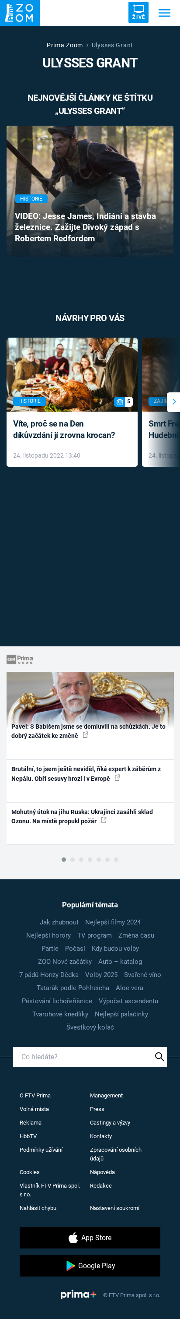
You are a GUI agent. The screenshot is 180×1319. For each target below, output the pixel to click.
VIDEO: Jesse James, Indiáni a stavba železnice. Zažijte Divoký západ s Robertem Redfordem (85, 228)
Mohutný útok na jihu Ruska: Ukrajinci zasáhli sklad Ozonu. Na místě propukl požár (82, 816)
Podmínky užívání (41, 1149)
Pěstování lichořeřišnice (57, 1001)
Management (106, 1095)
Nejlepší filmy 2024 (113, 922)
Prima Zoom (65, 45)
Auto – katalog (120, 962)
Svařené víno (142, 975)
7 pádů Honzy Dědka (49, 975)
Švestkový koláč (90, 1027)
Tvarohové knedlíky (60, 1014)
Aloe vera (129, 988)
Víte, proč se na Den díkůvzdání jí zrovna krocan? (64, 429)
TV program (94, 935)
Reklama (31, 1122)
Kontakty (101, 1136)
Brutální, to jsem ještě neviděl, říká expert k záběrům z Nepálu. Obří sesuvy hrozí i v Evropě (86, 773)
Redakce (101, 1185)
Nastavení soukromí (114, 1208)
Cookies (30, 1172)
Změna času (136, 935)
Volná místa (34, 1109)
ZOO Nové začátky (65, 962)
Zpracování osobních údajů (116, 1154)
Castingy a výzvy (110, 1122)
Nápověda (102, 1172)
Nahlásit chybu (38, 1208)
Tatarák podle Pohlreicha (73, 988)
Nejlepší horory (48, 935)
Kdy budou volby (115, 948)
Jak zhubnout (59, 922)
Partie (50, 948)
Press (97, 1109)
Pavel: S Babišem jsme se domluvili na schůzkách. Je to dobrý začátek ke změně (88, 731)
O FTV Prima (35, 1095)
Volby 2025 (101, 975)
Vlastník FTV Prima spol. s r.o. (50, 1190)
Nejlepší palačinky (121, 1014)
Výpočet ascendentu (128, 1001)
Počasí (75, 948)
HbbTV (28, 1136)
